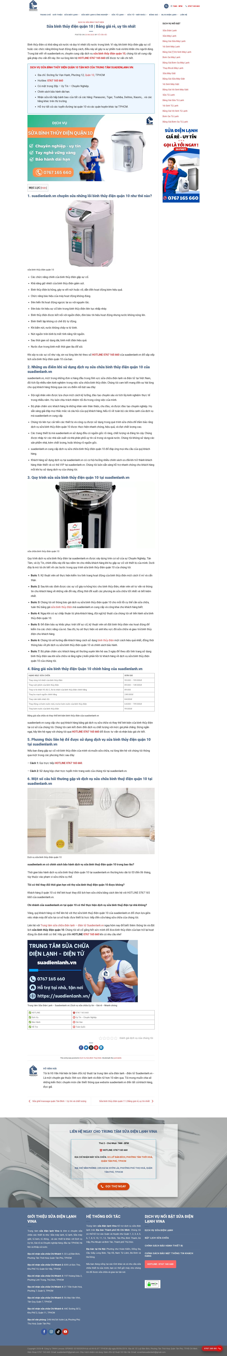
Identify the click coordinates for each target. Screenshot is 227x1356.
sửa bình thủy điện (61, 607)
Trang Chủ (45, 15)
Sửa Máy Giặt (169, 73)
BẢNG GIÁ (153, 15)
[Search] (166, 6)
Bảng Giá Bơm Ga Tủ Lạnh (175, 121)
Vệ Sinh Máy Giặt (171, 84)
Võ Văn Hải (102, 35)
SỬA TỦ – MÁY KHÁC (136, 15)
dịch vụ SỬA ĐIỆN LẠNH (159, 1230)
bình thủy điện (106, 640)
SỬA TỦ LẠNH (118, 15)
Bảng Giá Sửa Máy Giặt (174, 78)
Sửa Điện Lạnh (170, 30)
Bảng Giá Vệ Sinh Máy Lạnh (177, 52)
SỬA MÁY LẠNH (71, 15)
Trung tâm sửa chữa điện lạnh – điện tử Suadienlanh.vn (72, 925)
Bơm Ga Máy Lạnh (171, 57)
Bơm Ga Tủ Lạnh (171, 116)
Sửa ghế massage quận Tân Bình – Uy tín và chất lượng (59, 1101)
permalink (117, 1058)
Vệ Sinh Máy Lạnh (171, 46)
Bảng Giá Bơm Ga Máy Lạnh (176, 62)
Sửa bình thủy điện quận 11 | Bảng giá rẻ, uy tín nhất (124, 1101)
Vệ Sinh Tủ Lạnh (170, 105)
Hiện (43, 187)
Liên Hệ (183, 15)
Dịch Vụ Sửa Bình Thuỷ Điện (91, 22)
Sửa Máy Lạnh (169, 36)
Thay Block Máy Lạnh (173, 68)
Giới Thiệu (57, 15)
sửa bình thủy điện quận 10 (109, 53)
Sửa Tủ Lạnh (169, 94)
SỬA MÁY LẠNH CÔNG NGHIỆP (94, 15)
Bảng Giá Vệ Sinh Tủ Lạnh (175, 111)
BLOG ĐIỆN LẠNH (169, 15)
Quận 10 (89, 75)
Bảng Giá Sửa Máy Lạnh (174, 41)
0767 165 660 (91, 934)
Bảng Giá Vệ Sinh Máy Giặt (175, 89)
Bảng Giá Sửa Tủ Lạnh (173, 100)
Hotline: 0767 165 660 (160, 1264)
